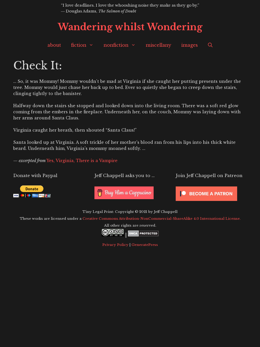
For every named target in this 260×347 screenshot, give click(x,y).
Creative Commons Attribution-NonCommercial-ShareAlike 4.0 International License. (161, 218)
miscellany (158, 45)
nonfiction (116, 45)
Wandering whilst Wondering (130, 27)
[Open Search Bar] (210, 45)
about (54, 45)
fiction (78, 45)
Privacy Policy (115, 245)
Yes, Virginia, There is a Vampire (82, 160)
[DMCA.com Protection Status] (143, 235)
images (189, 45)
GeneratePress (145, 245)
